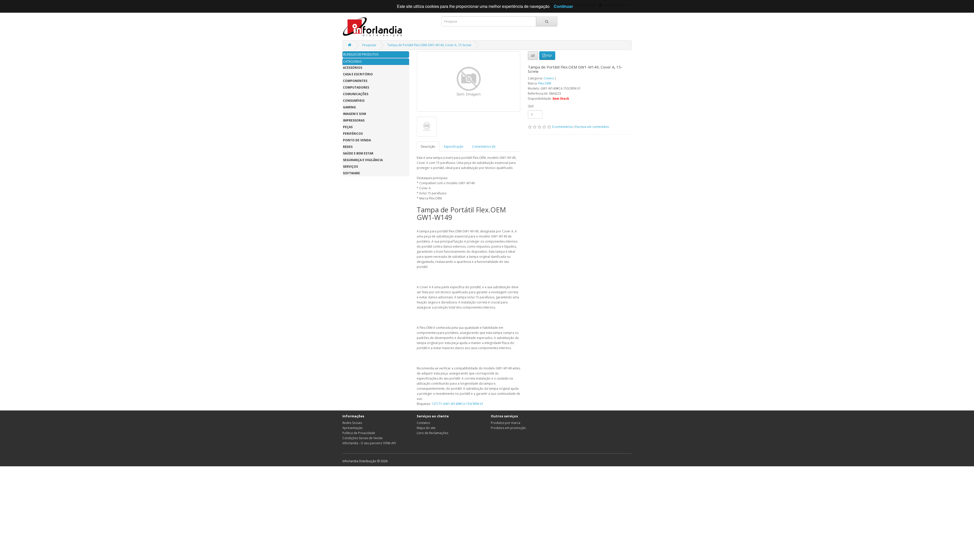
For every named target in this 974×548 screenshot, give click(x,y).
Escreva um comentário (592, 127)
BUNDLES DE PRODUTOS (360, 54)
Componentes (355, 81)
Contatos (423, 423)
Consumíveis (353, 100)
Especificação (453, 146)
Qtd (530, 106)
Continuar (563, 6)
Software (351, 173)
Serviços (350, 166)
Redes (348, 147)
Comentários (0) (483, 146)
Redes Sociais (352, 423)
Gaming (349, 107)
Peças (348, 127)
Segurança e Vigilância (363, 160)
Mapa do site (426, 428)
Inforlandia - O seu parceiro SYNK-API (369, 443)
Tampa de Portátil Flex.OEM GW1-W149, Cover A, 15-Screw (429, 45)
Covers (549, 78)
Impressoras (353, 120)
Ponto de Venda (357, 140)
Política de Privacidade (358, 433)
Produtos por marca (505, 423)
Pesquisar (369, 45)
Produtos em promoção (508, 428)
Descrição (428, 146)
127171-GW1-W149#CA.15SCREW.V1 (457, 404)
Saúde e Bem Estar (358, 153)
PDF (549, 56)
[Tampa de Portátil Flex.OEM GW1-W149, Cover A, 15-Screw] (468, 81)
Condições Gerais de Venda (362, 438)
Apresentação (352, 428)
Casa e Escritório (358, 74)
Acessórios (352, 67)
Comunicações (355, 94)
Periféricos (353, 133)
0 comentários (562, 127)
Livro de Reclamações (432, 433)
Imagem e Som (354, 114)
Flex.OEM (544, 83)
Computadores (356, 87)
